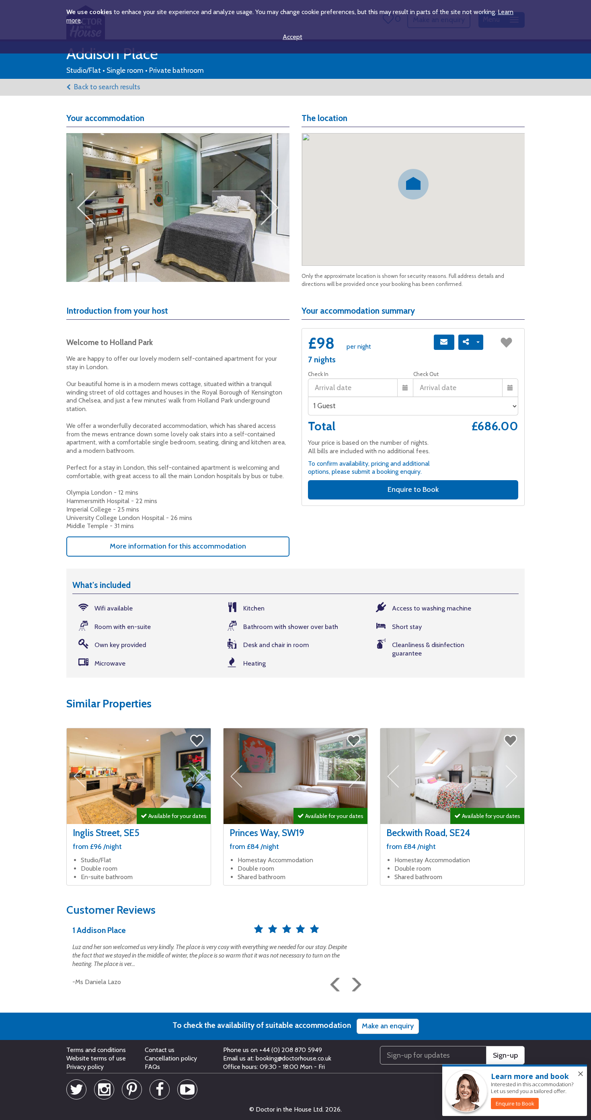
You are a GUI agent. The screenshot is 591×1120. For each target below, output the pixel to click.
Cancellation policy (171, 1058)
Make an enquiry (388, 1025)
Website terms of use (96, 1058)
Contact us (159, 1050)
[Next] (354, 981)
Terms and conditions (96, 1050)
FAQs (152, 1067)
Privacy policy (85, 1067)
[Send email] (444, 342)
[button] (334, 981)
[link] (515, 1103)
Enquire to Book (413, 489)
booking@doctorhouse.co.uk (293, 1058)
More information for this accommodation (178, 546)
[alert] (514, 1090)
